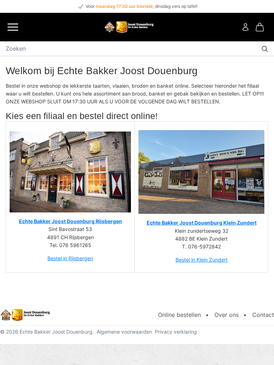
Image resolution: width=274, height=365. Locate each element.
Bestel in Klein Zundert (202, 260)
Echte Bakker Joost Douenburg (56, 332)
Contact (263, 314)
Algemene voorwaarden (124, 332)
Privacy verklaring (176, 332)
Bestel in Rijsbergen (70, 258)
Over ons (226, 314)
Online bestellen (179, 314)
